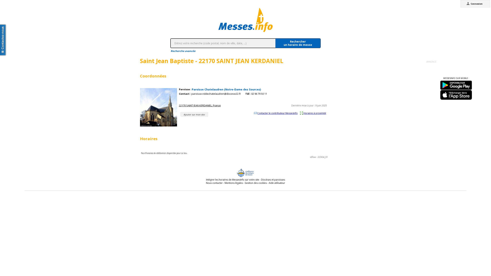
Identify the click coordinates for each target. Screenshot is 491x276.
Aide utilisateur (277, 183)
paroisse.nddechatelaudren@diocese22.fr (216, 94)
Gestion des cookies (256, 183)
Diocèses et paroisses (273, 179)
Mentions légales (234, 183)
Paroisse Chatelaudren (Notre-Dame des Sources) (226, 89)
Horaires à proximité (314, 113)
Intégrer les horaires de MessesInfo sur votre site (232, 179)
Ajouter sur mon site (194, 114)
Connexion (477, 3)
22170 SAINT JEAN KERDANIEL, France (200, 105)
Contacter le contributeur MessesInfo (277, 113)
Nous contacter (214, 183)
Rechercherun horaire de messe (298, 43)
